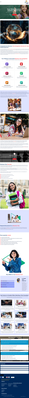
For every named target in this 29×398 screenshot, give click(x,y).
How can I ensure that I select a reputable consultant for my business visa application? (11, 351)
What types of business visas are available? (6, 339)
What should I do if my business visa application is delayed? (8, 355)
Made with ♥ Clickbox (23, 396)
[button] (0, 1)
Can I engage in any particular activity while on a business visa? (9, 349)
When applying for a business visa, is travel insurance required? (9, 358)
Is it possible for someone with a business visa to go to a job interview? (9, 345)
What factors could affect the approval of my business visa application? (9, 359)
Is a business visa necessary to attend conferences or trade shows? (9, 346)
